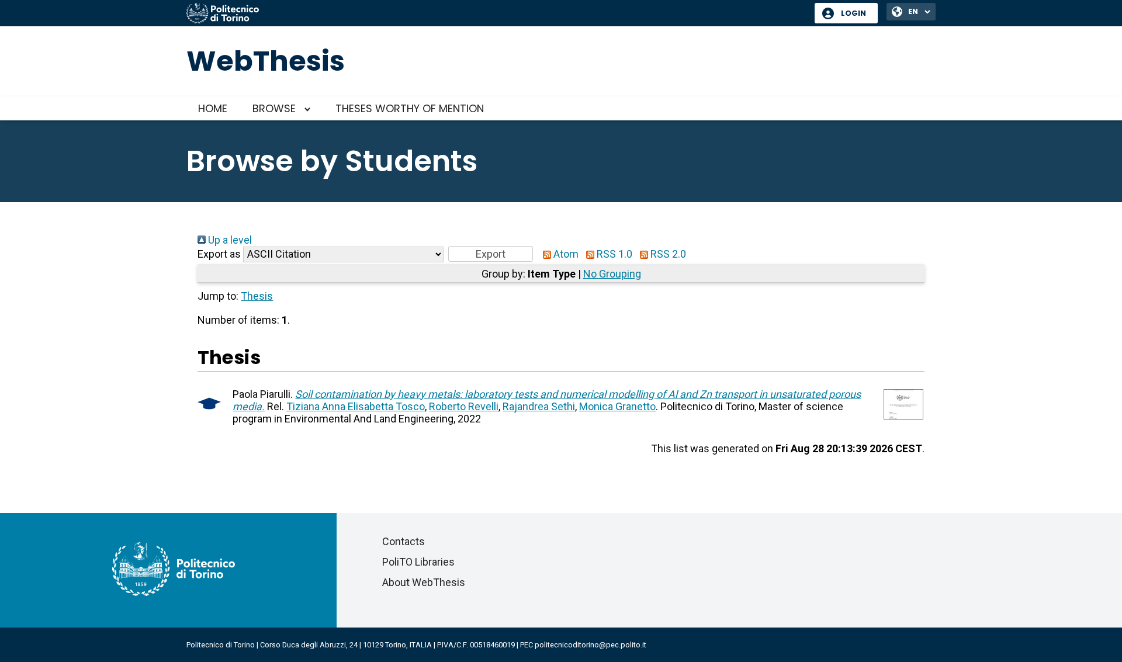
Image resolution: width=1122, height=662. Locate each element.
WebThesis (265, 61)
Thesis (257, 296)
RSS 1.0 (613, 254)
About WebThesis (423, 582)
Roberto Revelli (463, 406)
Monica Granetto (617, 406)
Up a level (229, 240)
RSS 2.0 (667, 254)
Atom (565, 254)
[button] (490, 254)
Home (212, 108)
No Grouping (612, 274)
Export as (219, 254)
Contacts (403, 541)
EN (913, 11)
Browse (274, 108)
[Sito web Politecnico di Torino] (496, 14)
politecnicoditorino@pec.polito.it (590, 644)
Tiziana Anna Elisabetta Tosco (355, 406)
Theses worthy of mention (409, 108)
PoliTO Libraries (418, 562)
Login (853, 13)
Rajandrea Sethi (539, 406)
